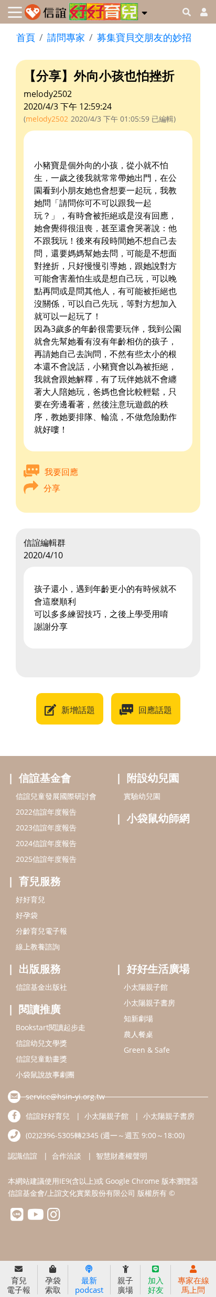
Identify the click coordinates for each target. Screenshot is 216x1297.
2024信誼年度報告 (46, 843)
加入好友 (156, 1284)
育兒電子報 (18, 1284)
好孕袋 (27, 915)
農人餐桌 (138, 1034)
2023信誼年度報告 (46, 828)
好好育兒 (30, 899)
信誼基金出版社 (41, 987)
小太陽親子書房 (149, 1003)
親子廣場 (125, 1284)
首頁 (25, 37)
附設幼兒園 (153, 778)
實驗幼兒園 (142, 796)
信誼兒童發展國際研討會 (56, 796)
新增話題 (78, 710)
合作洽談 (66, 1156)
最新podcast (89, 1284)
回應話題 (155, 710)
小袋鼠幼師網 (158, 818)
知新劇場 (138, 1018)
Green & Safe (147, 1050)
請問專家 (66, 37)
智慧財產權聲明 (121, 1156)
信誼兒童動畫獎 (41, 1059)
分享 (52, 488)
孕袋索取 (53, 1284)
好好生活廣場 (158, 968)
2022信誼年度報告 (46, 812)
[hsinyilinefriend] (17, 1217)
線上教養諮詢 (38, 947)
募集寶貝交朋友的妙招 (144, 37)
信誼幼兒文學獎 (41, 1043)
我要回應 (61, 472)
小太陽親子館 (146, 987)
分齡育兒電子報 (41, 931)
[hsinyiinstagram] (54, 1217)
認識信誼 (22, 1156)
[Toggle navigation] (15, 12)
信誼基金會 (45, 778)
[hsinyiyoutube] (35, 1217)
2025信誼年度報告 (46, 859)
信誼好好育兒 (48, 1116)
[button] (144, 11)
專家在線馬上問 (193, 1284)
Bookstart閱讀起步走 (50, 1027)
